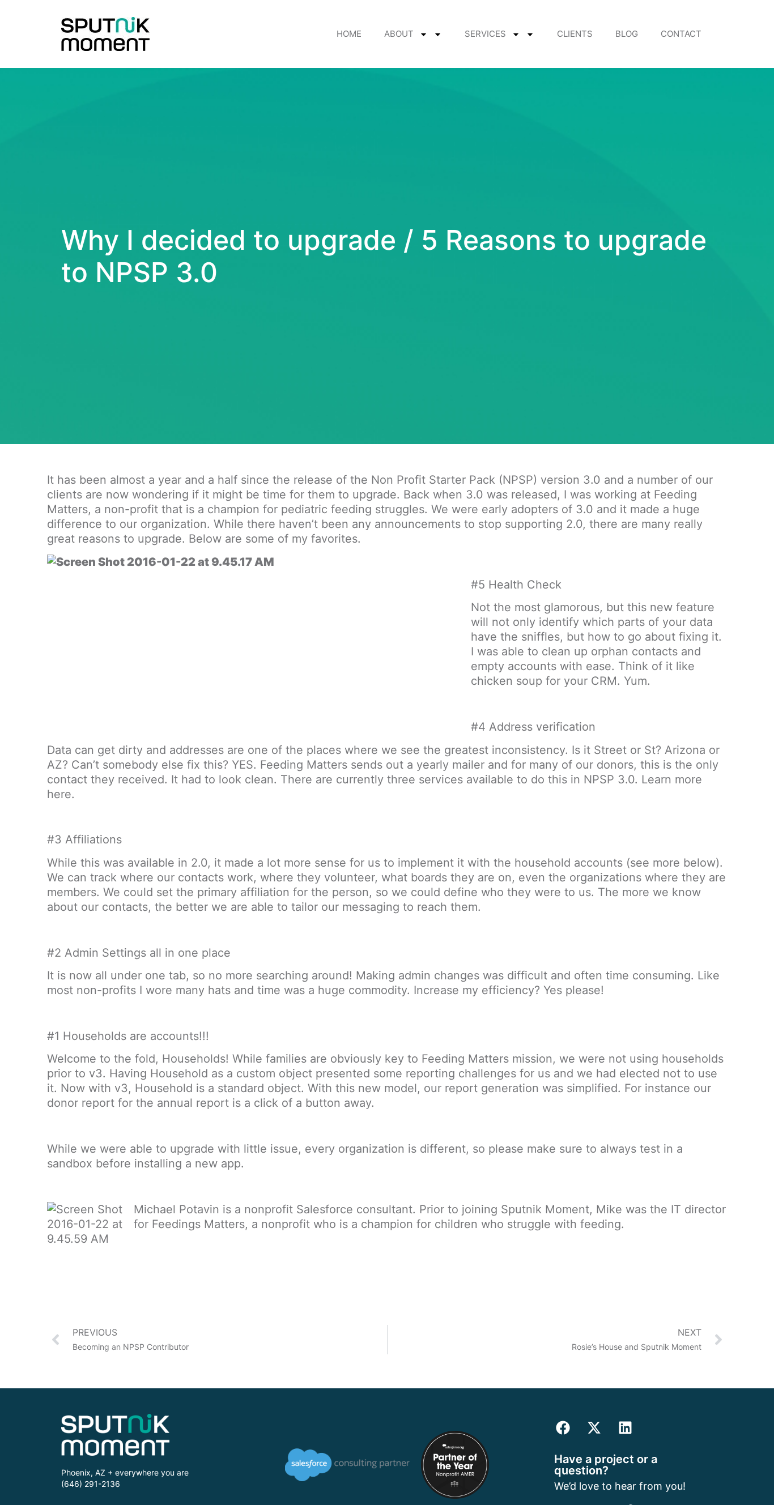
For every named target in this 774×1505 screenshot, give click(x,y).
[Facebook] (562, 1428)
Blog (626, 33)
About (399, 33)
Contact (681, 33)
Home (349, 33)
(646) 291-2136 (90, 1484)
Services (485, 33)
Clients (575, 33)
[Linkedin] (625, 1428)
